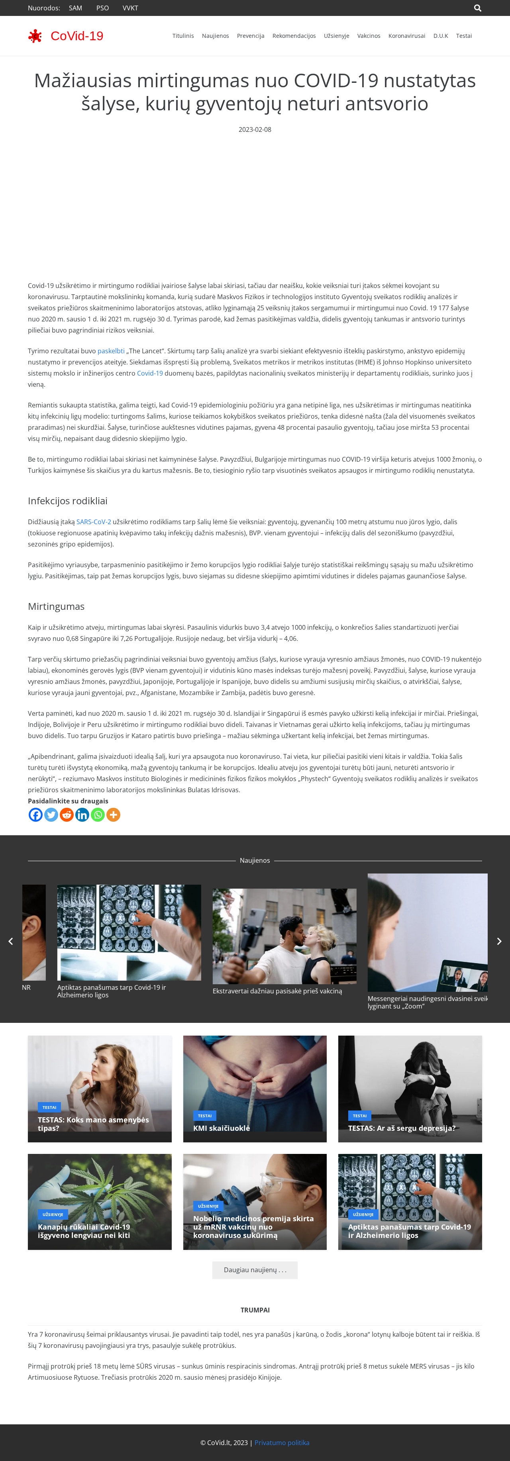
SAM (75, 8)
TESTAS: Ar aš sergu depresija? (402, 1128)
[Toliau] (499, 941)
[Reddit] (67, 815)
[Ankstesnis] (11, 941)
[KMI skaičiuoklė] (255, 1041)
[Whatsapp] (98, 815)
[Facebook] (36, 815)
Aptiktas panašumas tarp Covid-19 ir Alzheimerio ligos (392, 991)
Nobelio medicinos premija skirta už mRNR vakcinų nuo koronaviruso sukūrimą (247, 991)
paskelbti (111, 351)
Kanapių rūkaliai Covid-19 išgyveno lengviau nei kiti (98, 991)
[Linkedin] (82, 815)
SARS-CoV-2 (93, 521)
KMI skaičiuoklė (221, 1128)
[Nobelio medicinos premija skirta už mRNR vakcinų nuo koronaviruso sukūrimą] (255, 890)
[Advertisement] (255, 195)
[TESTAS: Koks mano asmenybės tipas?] (100, 1041)
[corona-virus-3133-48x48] (35, 36)
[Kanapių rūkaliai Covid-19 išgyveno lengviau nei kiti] (100, 890)
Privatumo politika (282, 1442)
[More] (113, 815)
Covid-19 (150, 373)
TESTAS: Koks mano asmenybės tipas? (93, 1124)
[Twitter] (51, 815)
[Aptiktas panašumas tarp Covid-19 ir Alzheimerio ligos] (410, 890)
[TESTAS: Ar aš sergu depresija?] (410, 1041)
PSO (102, 8)
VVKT (130, 8)
